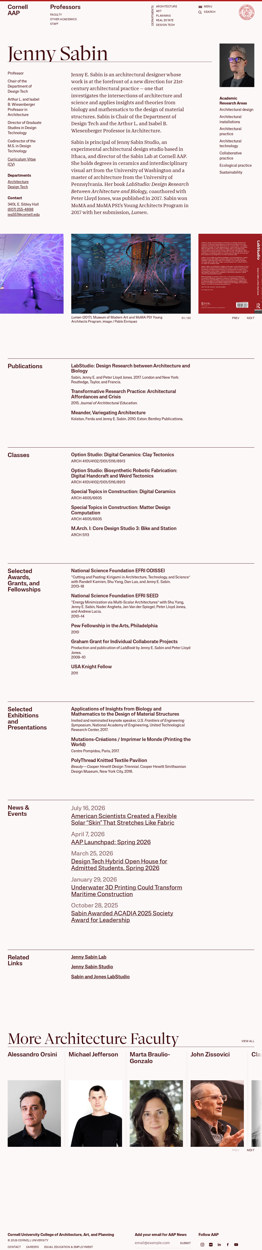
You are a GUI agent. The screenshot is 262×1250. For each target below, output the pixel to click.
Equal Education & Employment (68, 1247)
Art (158, 11)
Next (250, 318)
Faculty (56, 15)
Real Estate (165, 20)
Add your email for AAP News (161, 1235)
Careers (32, 1247)
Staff (54, 24)
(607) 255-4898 (21, 210)
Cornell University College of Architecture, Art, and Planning (61, 1235)
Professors (65, 7)
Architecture (166, 6)
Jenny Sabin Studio (92, 967)
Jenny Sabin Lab (88, 957)
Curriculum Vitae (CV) (22, 162)
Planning (163, 16)
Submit (185, 1243)
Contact (14, 1247)
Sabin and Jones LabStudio (100, 977)
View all (248, 1041)
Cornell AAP (18, 11)
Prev (235, 318)
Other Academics (63, 19)
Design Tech (165, 25)
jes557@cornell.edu (24, 215)
